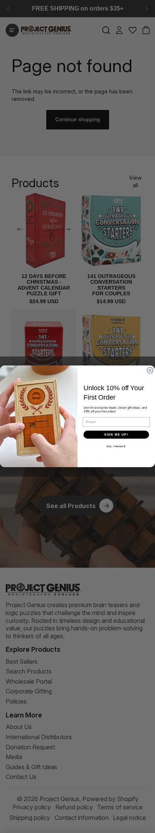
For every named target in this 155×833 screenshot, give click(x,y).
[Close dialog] (150, 371)
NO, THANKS (116, 446)
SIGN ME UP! (116, 434)
